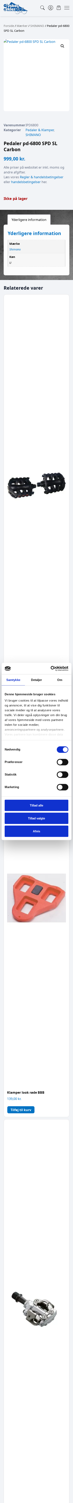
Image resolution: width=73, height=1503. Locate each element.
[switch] (62, 762)
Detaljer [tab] (36, 679)
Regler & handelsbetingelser (41, 177)
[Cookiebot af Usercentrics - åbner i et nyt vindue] (51, 668)
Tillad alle (36, 805)
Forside (9, 26)
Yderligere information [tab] (29, 219)
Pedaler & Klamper (40, 130)
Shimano (15, 249)
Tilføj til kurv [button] (21, 1110)
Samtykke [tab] (13, 679)
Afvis (36, 831)
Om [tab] (59, 679)
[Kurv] (58, 7)
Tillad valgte (36, 818)
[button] (62, 46)
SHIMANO (37, 26)
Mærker (22, 26)
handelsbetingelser (26, 182)
